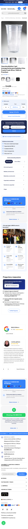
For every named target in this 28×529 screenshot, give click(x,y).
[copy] (8, 74)
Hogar (2, 17)
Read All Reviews (21, 369)
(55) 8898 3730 (8, 449)
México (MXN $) (7, 499)
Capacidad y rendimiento (9, 180)
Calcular (14, 130)
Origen (5, 189)
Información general (8, 167)
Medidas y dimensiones (9, 171)
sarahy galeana (15, 342)
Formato (23, 104)
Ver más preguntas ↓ (14, 310)
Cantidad (6, 104)
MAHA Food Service (10, 517)
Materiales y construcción (9, 176)
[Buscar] (25, 13)
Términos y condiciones (7, 515)
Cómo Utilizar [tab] (17, 161)
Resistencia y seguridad (9, 184)
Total (15, 104)
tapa (17, 302)
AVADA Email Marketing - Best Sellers (13, 17)
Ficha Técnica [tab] (9, 161)
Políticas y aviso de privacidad (8, 512)
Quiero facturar (13, 219)
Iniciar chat (13, 428)
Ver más (20, 2)
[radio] (3, 79)
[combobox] (14, 13)
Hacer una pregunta (12, 285)
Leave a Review (9, 333)
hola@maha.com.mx (9, 454)
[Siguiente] (24, 162)
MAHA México (15, 327)
